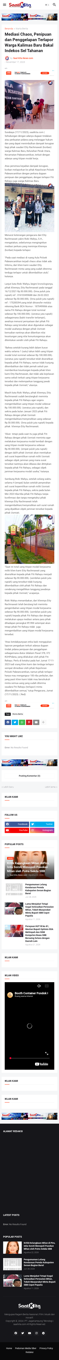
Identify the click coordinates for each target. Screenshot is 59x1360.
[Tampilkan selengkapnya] (43, 722)
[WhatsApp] (22, 722)
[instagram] (36, 1333)
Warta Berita (22, 29)
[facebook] (15, 1333)
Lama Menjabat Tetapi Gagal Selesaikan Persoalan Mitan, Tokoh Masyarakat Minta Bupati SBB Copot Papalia (39, 910)
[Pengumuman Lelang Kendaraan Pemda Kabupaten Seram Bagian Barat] (14, 889)
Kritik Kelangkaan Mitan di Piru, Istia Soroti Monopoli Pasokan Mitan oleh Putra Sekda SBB (39, 1246)
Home (9, 1348)
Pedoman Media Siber (25, 1348)
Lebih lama (50, 787)
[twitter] (22, 1333)
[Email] (36, 722)
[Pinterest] (29, 722)
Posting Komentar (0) (29, 776)
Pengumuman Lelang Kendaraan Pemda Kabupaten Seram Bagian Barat (38, 889)
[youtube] (29, 1333)
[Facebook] (8, 722)
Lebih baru (8, 787)
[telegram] (43, 1333)
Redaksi (29, 1352)
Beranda (9, 29)
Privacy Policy (46, 1348)
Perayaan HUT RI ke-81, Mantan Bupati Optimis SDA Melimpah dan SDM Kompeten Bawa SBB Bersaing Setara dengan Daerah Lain (39, 933)
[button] (4, 5)
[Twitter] (15, 722)
